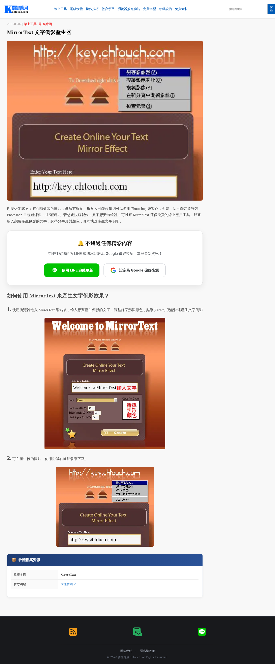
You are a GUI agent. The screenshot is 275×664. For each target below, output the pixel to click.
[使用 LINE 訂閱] (202, 632)
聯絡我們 (126, 651)
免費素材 (181, 9)
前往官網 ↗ (69, 584)
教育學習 (108, 9)
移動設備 (165, 9)
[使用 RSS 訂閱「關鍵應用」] (73, 632)
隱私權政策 (147, 651)
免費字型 (149, 9)
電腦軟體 (76, 9)
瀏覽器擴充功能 (129, 9)
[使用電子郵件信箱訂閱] (137, 632)
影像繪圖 (45, 24)
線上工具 (60, 9)
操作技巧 (92, 9)
